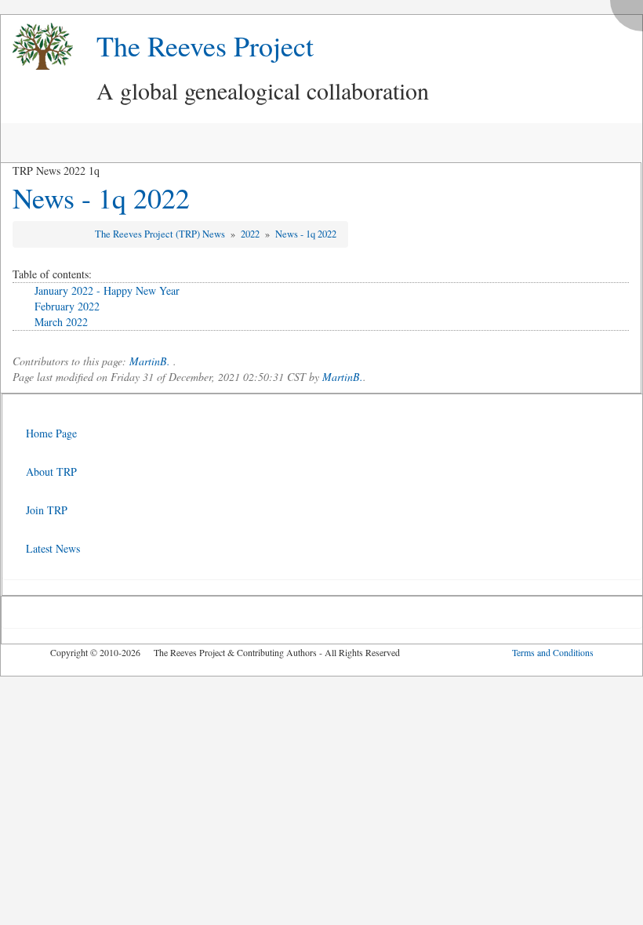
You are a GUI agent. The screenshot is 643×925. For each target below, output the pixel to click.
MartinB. (149, 361)
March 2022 (61, 321)
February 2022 (67, 306)
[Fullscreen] (630, 11)
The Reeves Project (205, 45)
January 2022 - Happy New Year (107, 290)
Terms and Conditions (553, 652)
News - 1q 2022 (101, 197)
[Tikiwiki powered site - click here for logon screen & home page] (37, 46)
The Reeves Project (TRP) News (161, 234)
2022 (251, 234)
